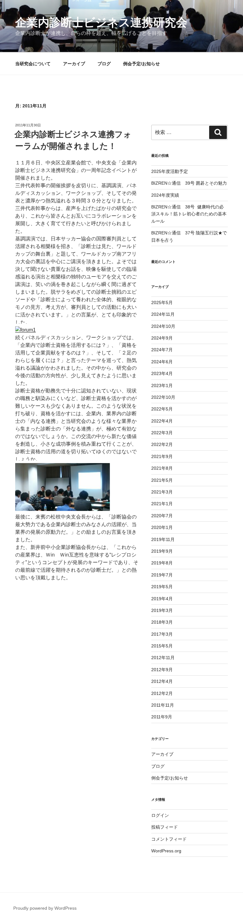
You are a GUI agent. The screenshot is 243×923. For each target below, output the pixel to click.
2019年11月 (163, 539)
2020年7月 (162, 515)
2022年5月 (162, 408)
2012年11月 (163, 657)
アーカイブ (74, 63)
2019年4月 (162, 598)
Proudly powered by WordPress (45, 908)
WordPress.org (166, 850)
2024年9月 (162, 338)
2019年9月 (162, 551)
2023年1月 (162, 385)
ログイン (160, 815)
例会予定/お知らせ (141, 63)
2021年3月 (162, 491)
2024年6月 (162, 361)
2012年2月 (162, 693)
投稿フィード (164, 827)
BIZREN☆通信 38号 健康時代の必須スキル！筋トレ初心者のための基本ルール (189, 214)
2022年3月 (162, 432)
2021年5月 (162, 480)
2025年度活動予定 (169, 171)
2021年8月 (162, 468)
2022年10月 (163, 397)
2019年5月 (162, 586)
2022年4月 (162, 420)
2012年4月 (162, 681)
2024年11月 (163, 314)
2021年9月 (162, 456)
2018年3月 (162, 622)
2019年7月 (162, 574)
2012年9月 (162, 669)
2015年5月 (162, 645)
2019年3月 (162, 610)
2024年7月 (162, 349)
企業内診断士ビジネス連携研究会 (101, 22)
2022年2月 (162, 444)
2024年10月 (163, 326)
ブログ (104, 63)
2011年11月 (162, 705)
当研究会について (33, 63)
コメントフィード (169, 839)
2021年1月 (162, 503)
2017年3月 (162, 634)
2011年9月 (161, 716)
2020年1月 (162, 527)
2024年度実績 (165, 195)
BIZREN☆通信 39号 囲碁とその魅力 (189, 183)
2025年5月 (162, 302)
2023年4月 (162, 373)
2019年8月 (162, 562)
